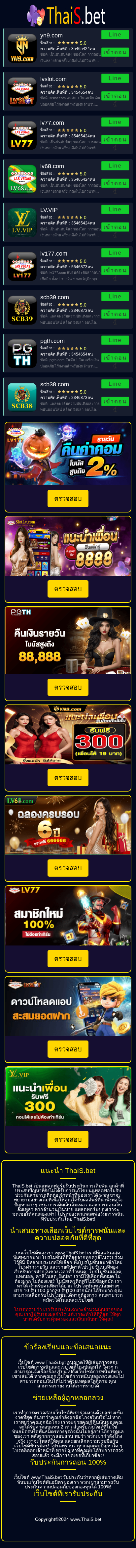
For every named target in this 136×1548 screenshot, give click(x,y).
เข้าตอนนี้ (115, 53)
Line (115, 35)
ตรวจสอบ (68, 498)
